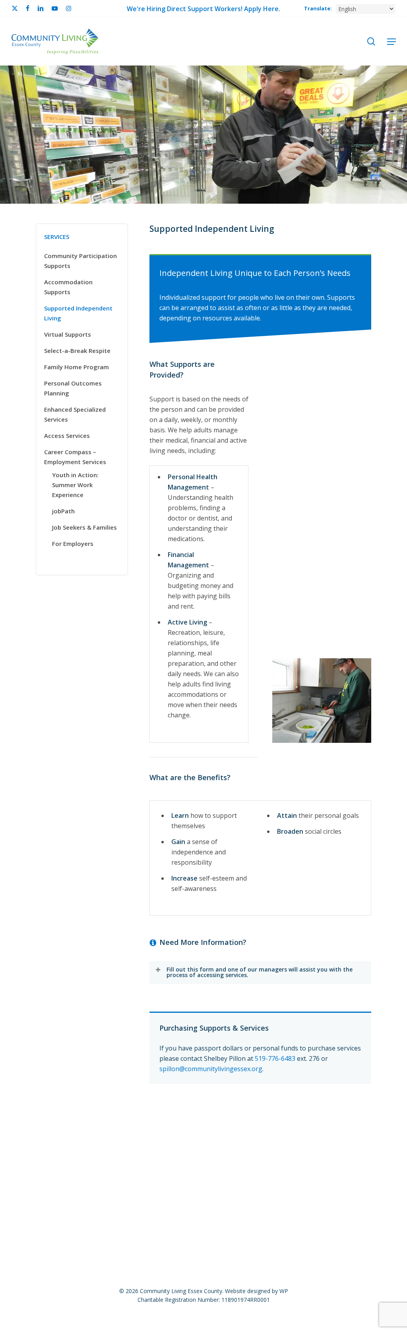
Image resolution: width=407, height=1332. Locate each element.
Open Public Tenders (223, 1152)
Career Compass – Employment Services (75, 457)
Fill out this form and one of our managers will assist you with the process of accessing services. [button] (260, 972)
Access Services (67, 436)
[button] (391, 42)
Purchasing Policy (344, 1152)
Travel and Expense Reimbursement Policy (294, 1165)
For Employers (72, 543)
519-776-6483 (275, 1058)
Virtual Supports (67, 334)
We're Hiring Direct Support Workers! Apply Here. (203, 8)
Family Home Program (76, 367)
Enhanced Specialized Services (75, 414)
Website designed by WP (256, 1291)
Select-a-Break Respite (77, 351)
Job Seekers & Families (84, 527)
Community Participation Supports (80, 261)
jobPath (63, 511)
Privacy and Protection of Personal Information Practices (135, 1165)
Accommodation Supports (68, 287)
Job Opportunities (63, 1152)
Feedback (166, 1152)
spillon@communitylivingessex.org (210, 1068)
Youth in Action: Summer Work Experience (75, 485)
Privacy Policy (286, 1152)
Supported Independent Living (78, 313)
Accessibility (121, 1152)
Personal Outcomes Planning (73, 388)
